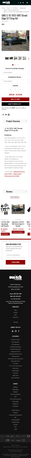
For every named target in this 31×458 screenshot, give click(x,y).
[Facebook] (3, 115)
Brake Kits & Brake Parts (15, 354)
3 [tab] (18, 65)
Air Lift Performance (15, 399)
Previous (3, 58)
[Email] (6, 114)
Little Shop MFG (15, 419)
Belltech (15, 387)
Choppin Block (15, 422)
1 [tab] (12, 65)
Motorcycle (15, 368)
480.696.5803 (16, 299)
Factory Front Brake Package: (15, 68)
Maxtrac (15, 412)
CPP (15, 396)
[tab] (15, 121)
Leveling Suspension (15, 349)
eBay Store (15, 375)
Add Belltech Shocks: (15, 77)
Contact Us (15, 317)
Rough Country (15, 410)
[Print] (9, 115)
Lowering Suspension (15, 346)
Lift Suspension (15, 344)
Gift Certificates (15, 377)
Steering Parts (15, 356)
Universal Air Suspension (15, 415)
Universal (15, 373)
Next (28, 58)
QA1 (15, 417)
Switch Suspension (16, 394)
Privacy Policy (15, 446)
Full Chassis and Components (15, 358)
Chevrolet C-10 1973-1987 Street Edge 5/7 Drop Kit (17, 224)
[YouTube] (12, 331)
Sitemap (15, 322)
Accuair (16, 424)
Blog (15, 315)
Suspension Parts (15, 351)
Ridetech (15, 392)
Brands (15, 312)
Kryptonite (15, 406)
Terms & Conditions (23, 446)
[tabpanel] (7, 58)
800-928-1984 (17, 293)
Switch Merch (15, 370)
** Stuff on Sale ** (15, 339)
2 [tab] (15, 65)
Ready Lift (15, 404)
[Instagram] (16, 331)
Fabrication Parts (15, 361)
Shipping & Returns (7, 446)
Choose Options (17, 232)
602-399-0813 (17, 296)
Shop (15, 310)
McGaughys (15, 389)
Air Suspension (15, 342)
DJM (15, 429)
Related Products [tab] (14, 197)
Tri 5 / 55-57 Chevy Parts (15, 366)
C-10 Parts (15, 363)
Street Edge (15, 401)
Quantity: (15, 85)
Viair (15, 427)
